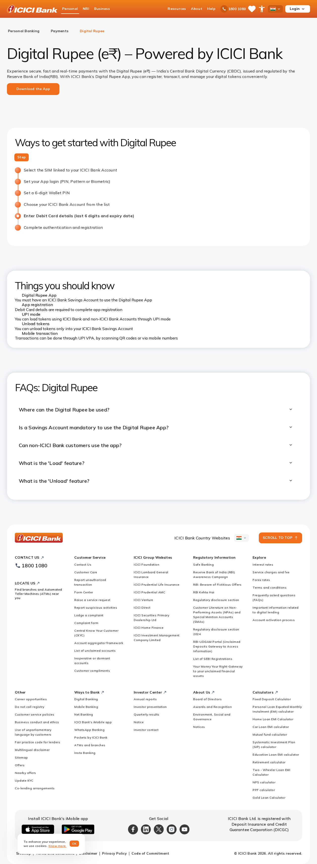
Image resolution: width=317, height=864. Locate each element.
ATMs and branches (90, 745)
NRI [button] (86, 8)
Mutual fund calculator (270, 734)
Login (295, 8)
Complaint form (86, 623)
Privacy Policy (114, 853)
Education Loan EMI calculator (276, 754)
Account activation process (274, 620)
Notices (199, 727)
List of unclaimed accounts (95, 650)
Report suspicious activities (95, 607)
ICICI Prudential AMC (149, 592)
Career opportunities (31, 699)
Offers (20, 765)
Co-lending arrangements (35, 788)
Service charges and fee (271, 572)
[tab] (21, 157)
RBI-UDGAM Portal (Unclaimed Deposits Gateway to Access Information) (216, 646)
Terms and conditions (270, 587)
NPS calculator (264, 782)
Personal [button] (70, 8)
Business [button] (102, 8)
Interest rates (263, 564)
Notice (139, 722)
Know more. (58, 846)
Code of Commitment (150, 853)
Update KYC (24, 780)
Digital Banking (86, 699)
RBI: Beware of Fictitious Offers (217, 584)
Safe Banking (203, 564)
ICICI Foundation (146, 564)
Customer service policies (34, 714)
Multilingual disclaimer (32, 750)
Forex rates (261, 580)
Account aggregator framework (98, 643)
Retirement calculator (269, 762)
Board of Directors (207, 699)
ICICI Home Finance (148, 627)
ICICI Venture (143, 600)
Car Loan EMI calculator (271, 727)
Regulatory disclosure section (216, 600)
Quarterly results (146, 714)
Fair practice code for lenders (37, 742)
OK (74, 843)
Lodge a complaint (89, 615)
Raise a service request (92, 600)
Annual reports (145, 699)
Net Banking (83, 714)
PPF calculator (264, 790)
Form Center (83, 592)
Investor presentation (150, 707)
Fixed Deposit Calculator (272, 699)
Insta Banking (85, 753)
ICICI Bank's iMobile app (93, 722)
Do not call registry (29, 707)
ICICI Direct (142, 607)
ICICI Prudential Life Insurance (157, 584)
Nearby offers (25, 773)
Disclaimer (88, 853)
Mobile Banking (86, 707)
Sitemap (21, 757)
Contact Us (82, 564)
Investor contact (146, 730)
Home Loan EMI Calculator (273, 719)
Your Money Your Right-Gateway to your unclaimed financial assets (218, 671)
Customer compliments (92, 670)
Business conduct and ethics (37, 722)
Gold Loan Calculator (269, 797)
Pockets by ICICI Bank (90, 737)
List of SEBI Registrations (212, 659)
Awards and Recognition (212, 707)
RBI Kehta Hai (203, 592)
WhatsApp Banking (89, 730)
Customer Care (85, 572)
